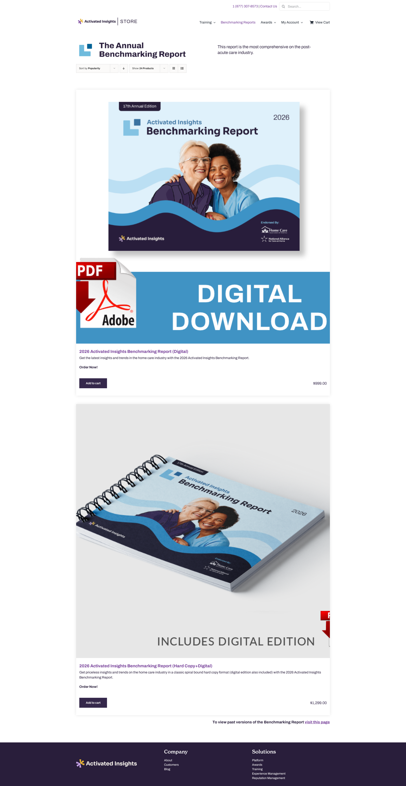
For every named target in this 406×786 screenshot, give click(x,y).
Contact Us (268, 6)
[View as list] (182, 68)
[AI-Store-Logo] (106, 19)
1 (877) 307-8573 (245, 6)
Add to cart (93, 383)
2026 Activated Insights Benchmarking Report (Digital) (133, 351)
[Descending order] (124, 68)
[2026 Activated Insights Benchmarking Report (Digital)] (203, 217)
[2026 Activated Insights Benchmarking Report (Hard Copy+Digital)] (203, 531)
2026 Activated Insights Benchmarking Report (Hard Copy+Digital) (145, 665)
